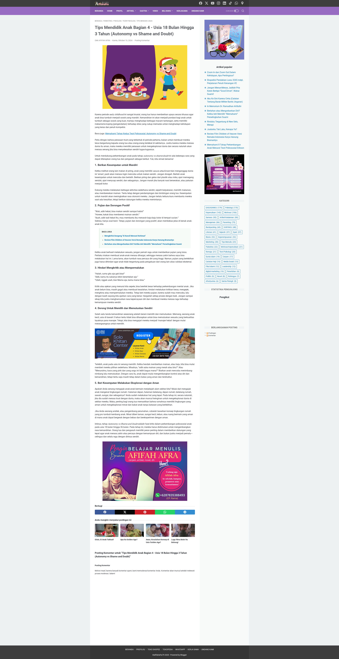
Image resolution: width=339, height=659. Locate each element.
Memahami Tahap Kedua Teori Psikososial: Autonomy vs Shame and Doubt (140, 133)
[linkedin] (224, 3)
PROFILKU (140, 649)
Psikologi (231, 208)
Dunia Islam (213, 257)
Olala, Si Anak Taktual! (104, 539)
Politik (210, 276)
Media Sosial (231, 261)
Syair (237, 232)
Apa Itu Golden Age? (128, 539)
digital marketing (215, 271)
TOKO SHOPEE (154, 649)
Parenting (229, 222)
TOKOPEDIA (168, 649)
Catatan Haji (213, 261)
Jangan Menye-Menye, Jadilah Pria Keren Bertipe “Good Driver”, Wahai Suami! (223, 90)
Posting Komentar (142, 40)
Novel (221, 276)
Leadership (229, 266)
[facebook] (200, 3)
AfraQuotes (212, 281)
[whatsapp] (236, 3)
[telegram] (185, 512)
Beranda (99, 11)
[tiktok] (230, 3)
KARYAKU (230, 227)
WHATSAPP (180, 649)
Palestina (212, 247)
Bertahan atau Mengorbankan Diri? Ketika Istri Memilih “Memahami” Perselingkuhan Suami (143, 244)
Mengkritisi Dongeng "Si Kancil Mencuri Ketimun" (125, 236)
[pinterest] (145, 512)
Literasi (211, 232)
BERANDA (129, 649)
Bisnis (210, 237)
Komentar (212, 335)
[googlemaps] (242, 3)
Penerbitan (233, 271)
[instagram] (218, 3)
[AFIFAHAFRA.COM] (104, 3)
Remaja (211, 252)
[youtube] (212, 3)
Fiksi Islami (212, 266)
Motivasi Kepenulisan (232, 247)
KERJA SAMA (193, 649)
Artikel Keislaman (229, 217)
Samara (211, 217)
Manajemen (213, 222)
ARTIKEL (130, 11)
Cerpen (228, 257)
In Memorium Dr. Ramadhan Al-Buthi (224, 106)
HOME (109, 11)
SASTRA (143, 11)
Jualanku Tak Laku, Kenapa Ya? (222, 129)
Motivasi (230, 212)
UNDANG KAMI (197, 11)
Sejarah (224, 232)
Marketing (212, 242)
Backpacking (213, 227)
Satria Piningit (229, 281)
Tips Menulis (229, 242)
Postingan (212, 333)
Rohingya (233, 276)
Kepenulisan (213, 212)
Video (155, 11)
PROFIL (119, 11)
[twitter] (206, 3)
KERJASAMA (182, 11)
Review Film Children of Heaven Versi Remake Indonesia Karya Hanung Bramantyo (139, 240)
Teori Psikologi (227, 252)
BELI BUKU (166, 11)
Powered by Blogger (178, 655)
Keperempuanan (227, 237)
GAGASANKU (214, 208)
